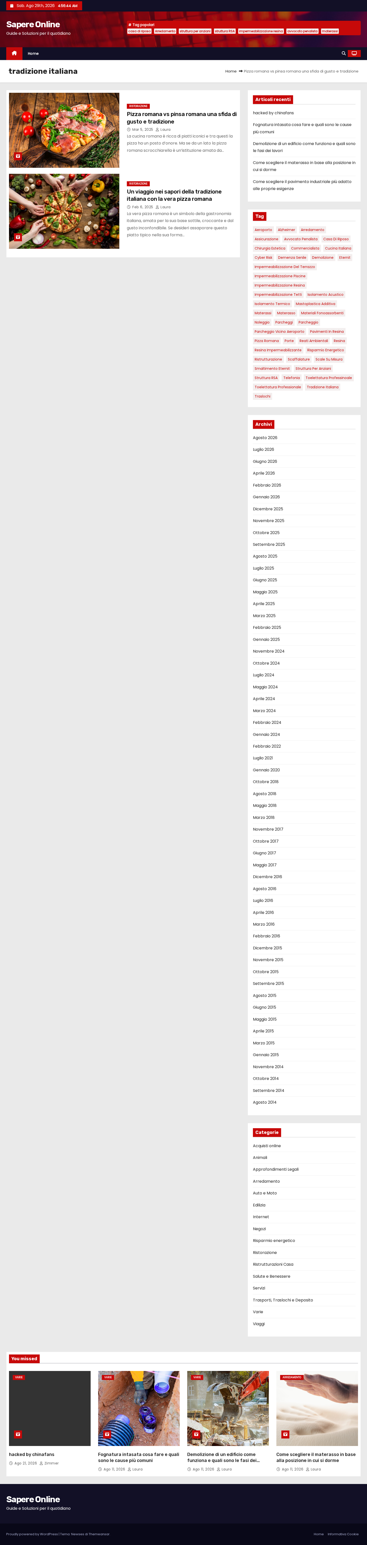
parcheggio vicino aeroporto (279, 331)
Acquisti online (267, 1146)
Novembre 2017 (268, 829)
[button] (344, 53)
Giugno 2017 (264, 853)
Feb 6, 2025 (143, 207)
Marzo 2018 (264, 817)
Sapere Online (33, 24)
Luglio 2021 (263, 758)
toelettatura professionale (278, 387)
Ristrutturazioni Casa (273, 1264)
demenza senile (292, 257)
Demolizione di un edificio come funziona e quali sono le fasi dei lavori (222, 1460)
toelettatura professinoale (329, 377)
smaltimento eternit (272, 368)
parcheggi (284, 322)
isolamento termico (272, 303)
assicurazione (266, 239)
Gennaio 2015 (266, 1055)
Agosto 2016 (264, 889)
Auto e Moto (265, 1193)
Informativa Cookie (343, 1534)
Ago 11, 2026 (115, 1469)
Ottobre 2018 (266, 782)
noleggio (262, 322)
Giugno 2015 (264, 1007)
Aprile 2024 (264, 699)
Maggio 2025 (265, 592)
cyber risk (263, 257)
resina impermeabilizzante (278, 350)
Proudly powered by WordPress (32, 1534)
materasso (286, 313)
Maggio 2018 (265, 805)
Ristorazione (138, 106)
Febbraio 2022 (267, 746)
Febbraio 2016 (266, 936)
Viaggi (259, 1324)
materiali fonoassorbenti (322, 313)
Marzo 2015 (264, 1043)
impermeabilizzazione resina (261, 31)
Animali (260, 1157)
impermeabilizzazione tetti (278, 294)
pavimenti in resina (327, 331)
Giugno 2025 (265, 580)
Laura (165, 129)
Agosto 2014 (265, 1102)
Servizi (259, 1288)
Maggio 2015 (265, 1019)
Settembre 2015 (268, 983)
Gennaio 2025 (266, 639)
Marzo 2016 (264, 924)
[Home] (14, 53)
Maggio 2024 (265, 687)
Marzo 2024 (264, 711)
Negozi (259, 1229)
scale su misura (329, 359)
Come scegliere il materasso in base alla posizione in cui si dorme (316, 1457)
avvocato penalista (302, 31)
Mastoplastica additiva (315, 303)
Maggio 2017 (265, 865)
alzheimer (286, 229)
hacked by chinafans (273, 113)
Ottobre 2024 (266, 663)
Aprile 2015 (263, 1031)
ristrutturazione (268, 359)
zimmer (51, 1463)
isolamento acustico (326, 294)
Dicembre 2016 (267, 877)
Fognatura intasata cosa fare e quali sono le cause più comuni (138, 1457)
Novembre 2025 (268, 521)
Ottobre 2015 (266, 972)
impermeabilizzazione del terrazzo (285, 266)
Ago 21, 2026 (26, 1463)
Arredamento (165, 31)
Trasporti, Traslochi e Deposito (283, 1300)
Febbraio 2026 (267, 485)
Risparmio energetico (325, 350)
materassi (330, 31)
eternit (345, 257)
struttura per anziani (195, 31)
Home (33, 53)
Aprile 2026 (264, 473)
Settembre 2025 (269, 544)
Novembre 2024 (269, 651)
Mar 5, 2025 (143, 129)
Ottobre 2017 (266, 841)
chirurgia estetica (270, 248)
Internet (261, 1217)
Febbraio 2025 (267, 627)
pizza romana (267, 340)
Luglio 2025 (263, 568)
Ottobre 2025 (266, 533)
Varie (258, 1312)
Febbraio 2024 (267, 722)
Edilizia (259, 1205)
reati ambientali (314, 340)
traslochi (262, 396)
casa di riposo (139, 31)
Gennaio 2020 (266, 770)
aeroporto (263, 229)
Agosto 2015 (264, 995)
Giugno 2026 (265, 461)
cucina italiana (338, 248)
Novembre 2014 (268, 1067)
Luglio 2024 (263, 675)
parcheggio (308, 322)
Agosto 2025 (265, 556)
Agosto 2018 (264, 794)
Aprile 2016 (263, 912)
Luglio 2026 (263, 449)
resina (339, 340)
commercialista (305, 248)
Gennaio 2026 (266, 497)
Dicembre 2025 (268, 509)
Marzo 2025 (264, 616)
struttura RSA (225, 31)
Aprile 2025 (264, 604)
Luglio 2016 (263, 900)
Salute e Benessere (271, 1276)
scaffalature (299, 359)
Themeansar (99, 1534)
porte (289, 340)
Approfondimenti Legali (276, 1169)
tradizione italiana (323, 387)
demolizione (323, 257)
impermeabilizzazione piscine (280, 276)
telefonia (291, 377)
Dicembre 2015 (267, 948)
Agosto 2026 (265, 438)
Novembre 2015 (268, 960)
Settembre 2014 (268, 1090)
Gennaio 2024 (266, 734)
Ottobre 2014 (266, 1078)
